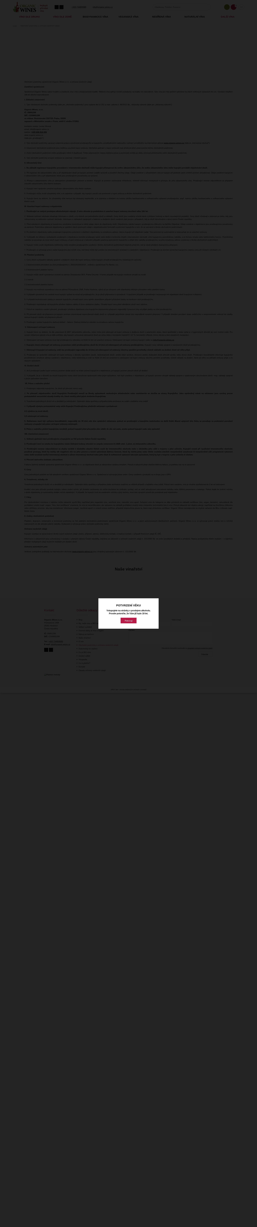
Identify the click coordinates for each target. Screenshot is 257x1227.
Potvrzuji (128, 621)
